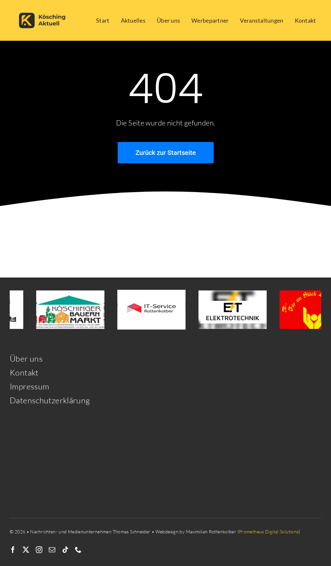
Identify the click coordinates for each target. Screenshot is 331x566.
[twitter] (26, 550)
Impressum (29, 386)
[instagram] (39, 550)
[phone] (78, 550)
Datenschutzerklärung (50, 400)
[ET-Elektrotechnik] (227, 309)
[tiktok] (65, 550)
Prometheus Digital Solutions (269, 531)
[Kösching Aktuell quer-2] (44, 7)
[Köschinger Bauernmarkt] (64, 309)
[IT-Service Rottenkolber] (146, 310)
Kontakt (24, 372)
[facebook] (13, 550)
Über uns (26, 359)
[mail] (52, 550)
